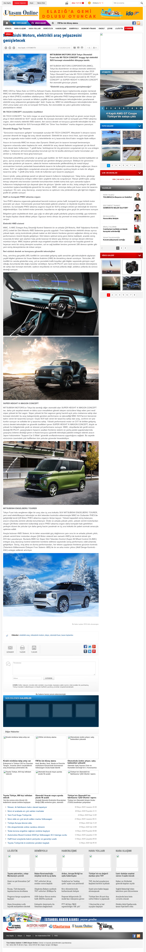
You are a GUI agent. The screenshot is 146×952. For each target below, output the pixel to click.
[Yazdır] (82, 47)
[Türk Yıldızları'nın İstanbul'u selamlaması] (111, 137)
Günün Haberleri (20, 3)
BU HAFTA (120, 179)
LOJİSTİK (12, 850)
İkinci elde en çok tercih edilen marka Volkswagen (30, 819)
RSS (56, 936)
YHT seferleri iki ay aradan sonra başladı (43, 882)
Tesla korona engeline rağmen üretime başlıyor (29, 831)
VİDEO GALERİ (108, 255)
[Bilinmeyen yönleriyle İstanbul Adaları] (111, 153)
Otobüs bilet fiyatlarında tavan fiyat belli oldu (126, 905)
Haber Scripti (45, 945)
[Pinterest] (94, 651)
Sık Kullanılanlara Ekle (42, 936)
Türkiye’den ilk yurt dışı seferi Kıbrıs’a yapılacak (99, 897)
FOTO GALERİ (107, 126)
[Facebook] (6, 47)
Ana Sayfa (7, 3)
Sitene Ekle (41, 3)
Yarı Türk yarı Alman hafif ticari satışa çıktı (121, 115)
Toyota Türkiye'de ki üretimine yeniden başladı (28, 843)
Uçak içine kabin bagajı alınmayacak (99, 890)
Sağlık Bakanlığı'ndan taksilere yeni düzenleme (127, 890)
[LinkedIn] (89, 651)
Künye (20, 936)
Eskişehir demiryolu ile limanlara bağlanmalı (44, 905)
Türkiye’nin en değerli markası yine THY (98, 874)
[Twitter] (10, 47)
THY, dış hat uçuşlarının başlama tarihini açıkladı (99, 882)
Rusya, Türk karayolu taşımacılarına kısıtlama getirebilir (17, 890)
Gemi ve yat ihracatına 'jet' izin (18, 882)
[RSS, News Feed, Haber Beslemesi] (138, 23)
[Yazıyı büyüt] (95, 47)
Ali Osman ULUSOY (111, 228)
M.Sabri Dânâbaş (112, 207)
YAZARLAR (106, 188)
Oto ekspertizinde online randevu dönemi (26, 827)
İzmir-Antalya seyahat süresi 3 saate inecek (125, 874)
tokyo (47, 635)
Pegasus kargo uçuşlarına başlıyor (18, 897)
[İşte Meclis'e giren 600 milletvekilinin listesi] (131, 153)
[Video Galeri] (39, 23)
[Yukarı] (34, 649)
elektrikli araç (25, 635)
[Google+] (14, 47)
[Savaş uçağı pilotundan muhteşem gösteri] (111, 267)
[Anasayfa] (7, 23)
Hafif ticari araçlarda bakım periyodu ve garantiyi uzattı (32, 839)
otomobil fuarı (55, 635)
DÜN (113, 179)
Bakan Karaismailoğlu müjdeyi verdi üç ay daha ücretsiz (45, 874)
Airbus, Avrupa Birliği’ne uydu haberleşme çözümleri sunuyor (72, 874)
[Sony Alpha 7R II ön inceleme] (131, 267)
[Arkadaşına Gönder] (78, 47)
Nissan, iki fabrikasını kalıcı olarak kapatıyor (27, 807)
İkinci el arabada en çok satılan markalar (26, 811)
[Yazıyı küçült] (88, 47)
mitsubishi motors (37, 635)
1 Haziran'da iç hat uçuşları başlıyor (96, 905)
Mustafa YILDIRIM (117, 217)
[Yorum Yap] (74, 47)
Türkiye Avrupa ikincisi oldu (20, 823)
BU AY (128, 179)
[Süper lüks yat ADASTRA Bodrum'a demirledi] (131, 137)
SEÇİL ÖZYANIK (109, 239)
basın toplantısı (67, 635)
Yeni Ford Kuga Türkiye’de (20, 815)
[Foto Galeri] (20, 23)
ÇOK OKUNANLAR (109, 173)
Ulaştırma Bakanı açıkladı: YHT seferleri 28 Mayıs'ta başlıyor (46, 890)
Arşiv (31, 3)
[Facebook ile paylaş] (134, 23)
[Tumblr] (85, 651)
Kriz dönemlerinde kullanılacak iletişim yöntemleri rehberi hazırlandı (70, 890)
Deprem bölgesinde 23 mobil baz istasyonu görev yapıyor (73, 897)
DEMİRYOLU (41, 850)
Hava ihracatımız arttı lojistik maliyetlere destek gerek (18, 905)
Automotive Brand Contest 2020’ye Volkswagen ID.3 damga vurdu (37, 835)
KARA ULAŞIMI (124, 850)
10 (141, 108)
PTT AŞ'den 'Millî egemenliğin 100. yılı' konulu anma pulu (71, 905)
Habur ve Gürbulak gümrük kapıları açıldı (125, 882)
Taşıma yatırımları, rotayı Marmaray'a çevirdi (17, 874)
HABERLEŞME (69, 850)
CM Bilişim (54, 945)
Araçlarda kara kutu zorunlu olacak (124, 897)
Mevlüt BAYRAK (113, 196)
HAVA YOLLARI (97, 850)
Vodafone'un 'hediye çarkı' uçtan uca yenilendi (73, 882)
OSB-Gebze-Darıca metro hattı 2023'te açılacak (45, 897)
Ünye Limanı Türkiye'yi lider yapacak (73, 23)
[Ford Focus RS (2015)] (131, 283)
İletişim (28, 936)
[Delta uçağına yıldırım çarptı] (111, 283)
